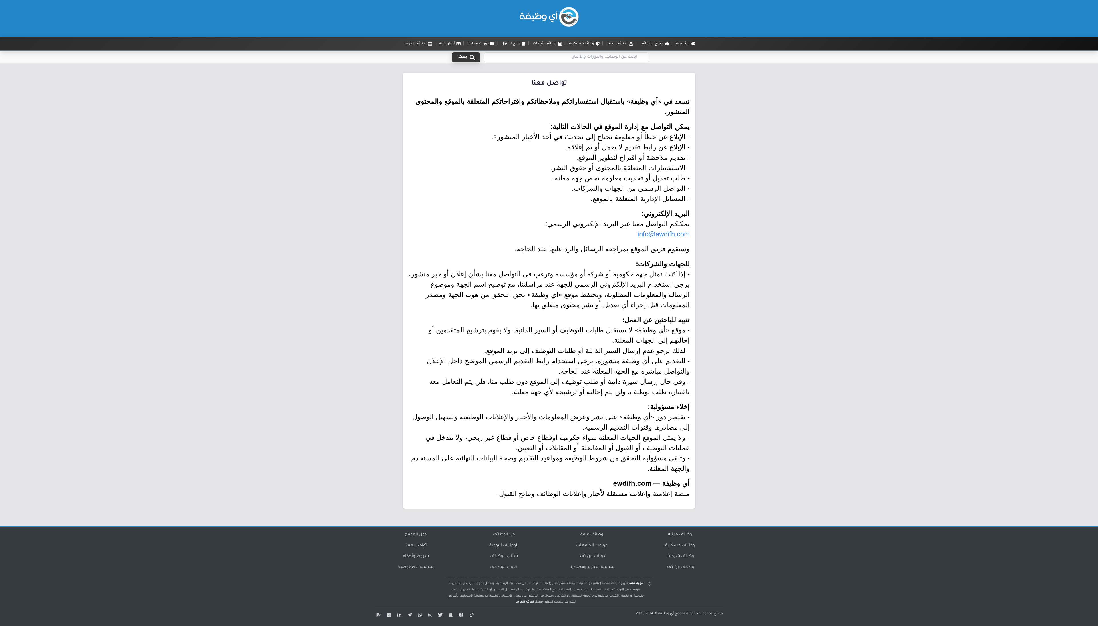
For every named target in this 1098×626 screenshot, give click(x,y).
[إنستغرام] (429, 616)
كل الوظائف (504, 535)
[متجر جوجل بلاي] (378, 616)
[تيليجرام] (409, 616)
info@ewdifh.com (664, 233)
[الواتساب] (419, 616)
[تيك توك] (471, 616)
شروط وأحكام (416, 556)
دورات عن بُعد (592, 556)
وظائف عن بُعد (680, 567)
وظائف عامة (591, 535)
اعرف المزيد (525, 602)
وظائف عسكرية (680, 545)
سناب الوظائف (504, 556)
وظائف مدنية (680, 535)
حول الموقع (416, 535)
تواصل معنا (416, 545)
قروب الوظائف (504, 567)
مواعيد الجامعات (592, 545)
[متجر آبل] (388, 616)
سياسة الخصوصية (415, 567)
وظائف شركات (680, 556)
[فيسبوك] (460, 616)
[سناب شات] (450, 616)
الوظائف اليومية (503, 545)
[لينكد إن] (398, 616)
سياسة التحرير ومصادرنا (591, 567)
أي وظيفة (666, 614)
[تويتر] (440, 616)
